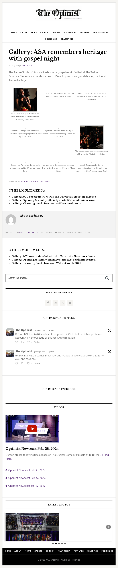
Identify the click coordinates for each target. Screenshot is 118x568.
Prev (9, 527)
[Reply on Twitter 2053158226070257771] (17, 342)
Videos (59, 407)
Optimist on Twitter (59, 318)
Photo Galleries (41, 181)
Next (108, 527)
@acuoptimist (39, 330)
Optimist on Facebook (59, 389)
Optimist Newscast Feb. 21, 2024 (26, 470)
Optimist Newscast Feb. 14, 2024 (27, 478)
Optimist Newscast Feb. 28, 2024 (32, 449)
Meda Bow (28, 66)
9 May (51, 330)
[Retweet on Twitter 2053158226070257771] (23, 342)
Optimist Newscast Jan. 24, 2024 (26, 485)
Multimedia (26, 181)
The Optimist (24, 330)
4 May (51, 352)
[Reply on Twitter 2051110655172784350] (17, 363)
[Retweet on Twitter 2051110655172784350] (23, 363)
